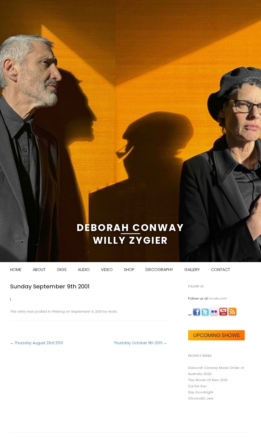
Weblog (58, 311)
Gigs (62, 270)
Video (107, 270)
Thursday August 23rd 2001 (36, 342)
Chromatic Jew (200, 398)
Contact (220, 270)
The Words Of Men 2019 (207, 380)
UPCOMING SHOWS (216, 335)
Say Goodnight (200, 392)
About (39, 270)
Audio (84, 270)
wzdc (112, 311)
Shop (129, 270)
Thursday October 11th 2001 (140, 342)
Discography (159, 270)
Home (15, 270)
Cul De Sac (197, 386)
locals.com (218, 298)
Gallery (192, 270)
